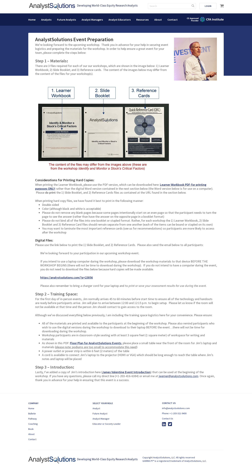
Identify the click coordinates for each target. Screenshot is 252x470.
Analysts (46, 19)
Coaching (33, 423)
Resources (142, 19)
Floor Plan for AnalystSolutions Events (95, 343)
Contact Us (167, 418)
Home (31, 19)
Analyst (96, 408)
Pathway (32, 418)
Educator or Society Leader (107, 423)
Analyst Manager (101, 418)
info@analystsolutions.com (176, 408)
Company (33, 403)
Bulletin (32, 413)
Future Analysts (66, 19)
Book (31, 429)
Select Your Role (103, 403)
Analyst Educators (120, 19)
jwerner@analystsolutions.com (178, 376)
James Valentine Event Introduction (126, 372)
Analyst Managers (92, 19)
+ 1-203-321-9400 (178, 413)
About (158, 19)
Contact (172, 19)
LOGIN (208, 6)
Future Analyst (100, 413)
